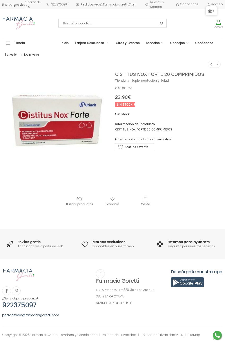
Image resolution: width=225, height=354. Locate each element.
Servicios (153, 43)
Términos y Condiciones (78, 335)
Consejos (177, 43)
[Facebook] (6, 290)
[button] (211, 10)
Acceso (216, 4)
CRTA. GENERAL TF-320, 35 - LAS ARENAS (125, 290)
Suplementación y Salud (150, 80)
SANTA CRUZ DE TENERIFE (114, 303)
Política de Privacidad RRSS (162, 335)
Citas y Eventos (128, 43)
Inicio (65, 43)
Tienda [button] (19, 43)
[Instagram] (16, 290)
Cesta (145, 204)
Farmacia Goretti (117, 280)
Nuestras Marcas (157, 4)
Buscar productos (79, 204)
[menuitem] (211, 64)
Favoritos (113, 204)
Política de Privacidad (119, 335)
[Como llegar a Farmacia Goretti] (100, 273)
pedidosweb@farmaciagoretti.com (108, 4)
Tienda (11, 55)
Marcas (31, 55)
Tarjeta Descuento (89, 43)
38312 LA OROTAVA (110, 296)
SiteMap (194, 335)
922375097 (59, 4)
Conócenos (188, 4)
